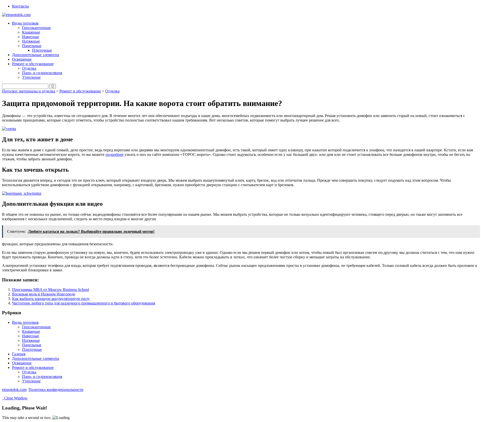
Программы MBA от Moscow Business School (50, 289)
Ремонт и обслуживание (80, 91)
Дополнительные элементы (35, 55)
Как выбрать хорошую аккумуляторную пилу (51, 298)
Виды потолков (25, 322)
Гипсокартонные (36, 28)
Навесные (30, 37)
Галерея (18, 354)
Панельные (31, 345)
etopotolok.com (14, 389)
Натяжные (31, 41)
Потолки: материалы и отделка (28, 91)
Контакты (20, 6)
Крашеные (31, 32)
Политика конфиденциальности (56, 389)
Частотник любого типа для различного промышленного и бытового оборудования (83, 303)
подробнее (114, 154)
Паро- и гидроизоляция (42, 73)
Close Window (15, 398)
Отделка (29, 68)
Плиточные (42, 50)
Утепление (31, 77)
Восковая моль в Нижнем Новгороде (43, 294)
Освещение (22, 59)
